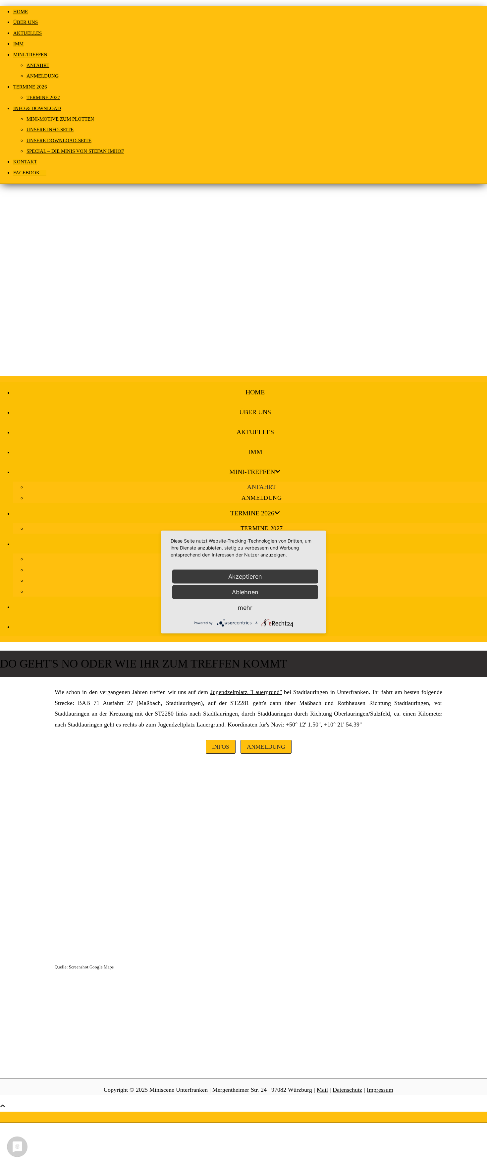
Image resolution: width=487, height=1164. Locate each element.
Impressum (380, 1089)
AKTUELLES (27, 33)
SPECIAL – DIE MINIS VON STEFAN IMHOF (75, 151)
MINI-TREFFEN (30, 54)
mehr (245, 607)
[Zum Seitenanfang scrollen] (2, 1106)
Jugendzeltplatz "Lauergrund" (246, 692)
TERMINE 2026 (30, 86)
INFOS (220, 746)
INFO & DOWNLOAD (37, 108)
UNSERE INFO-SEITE (50, 129)
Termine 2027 (43, 97)
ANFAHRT (38, 65)
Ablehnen (245, 592)
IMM (18, 43)
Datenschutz (347, 1089)
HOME (20, 11)
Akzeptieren (245, 576)
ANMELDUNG (43, 76)
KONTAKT (25, 161)
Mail (322, 1089)
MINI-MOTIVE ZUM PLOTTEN (60, 119)
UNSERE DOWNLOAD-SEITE (59, 140)
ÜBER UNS (25, 22)
